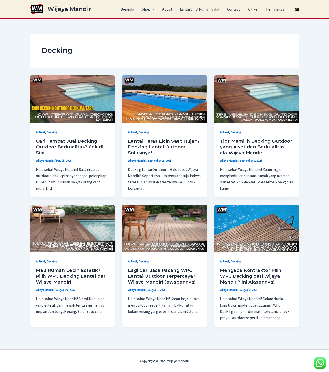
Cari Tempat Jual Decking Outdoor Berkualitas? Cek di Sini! (69, 146)
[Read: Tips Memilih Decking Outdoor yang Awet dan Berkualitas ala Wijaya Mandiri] (256, 98)
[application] (152, 9)
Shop (146, 9)
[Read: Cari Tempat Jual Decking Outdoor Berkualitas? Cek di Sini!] (72, 98)
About (167, 9)
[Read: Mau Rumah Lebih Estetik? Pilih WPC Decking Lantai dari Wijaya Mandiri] (72, 228)
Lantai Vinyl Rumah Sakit (200, 9)
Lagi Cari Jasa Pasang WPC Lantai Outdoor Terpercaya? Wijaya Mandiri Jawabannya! (161, 276)
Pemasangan (276, 9)
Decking (52, 132)
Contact (233, 9)
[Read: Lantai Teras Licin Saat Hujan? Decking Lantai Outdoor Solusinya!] (164, 98)
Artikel (253, 9)
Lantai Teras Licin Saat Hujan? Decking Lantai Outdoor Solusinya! (164, 146)
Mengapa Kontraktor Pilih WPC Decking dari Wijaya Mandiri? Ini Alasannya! (250, 276)
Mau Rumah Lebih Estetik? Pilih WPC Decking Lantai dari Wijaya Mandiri (71, 276)
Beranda (127, 9)
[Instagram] (297, 10)
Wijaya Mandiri (70, 9)
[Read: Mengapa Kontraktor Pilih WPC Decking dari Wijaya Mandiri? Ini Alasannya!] (256, 228)
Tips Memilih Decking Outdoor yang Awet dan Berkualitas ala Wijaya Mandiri (256, 146)
